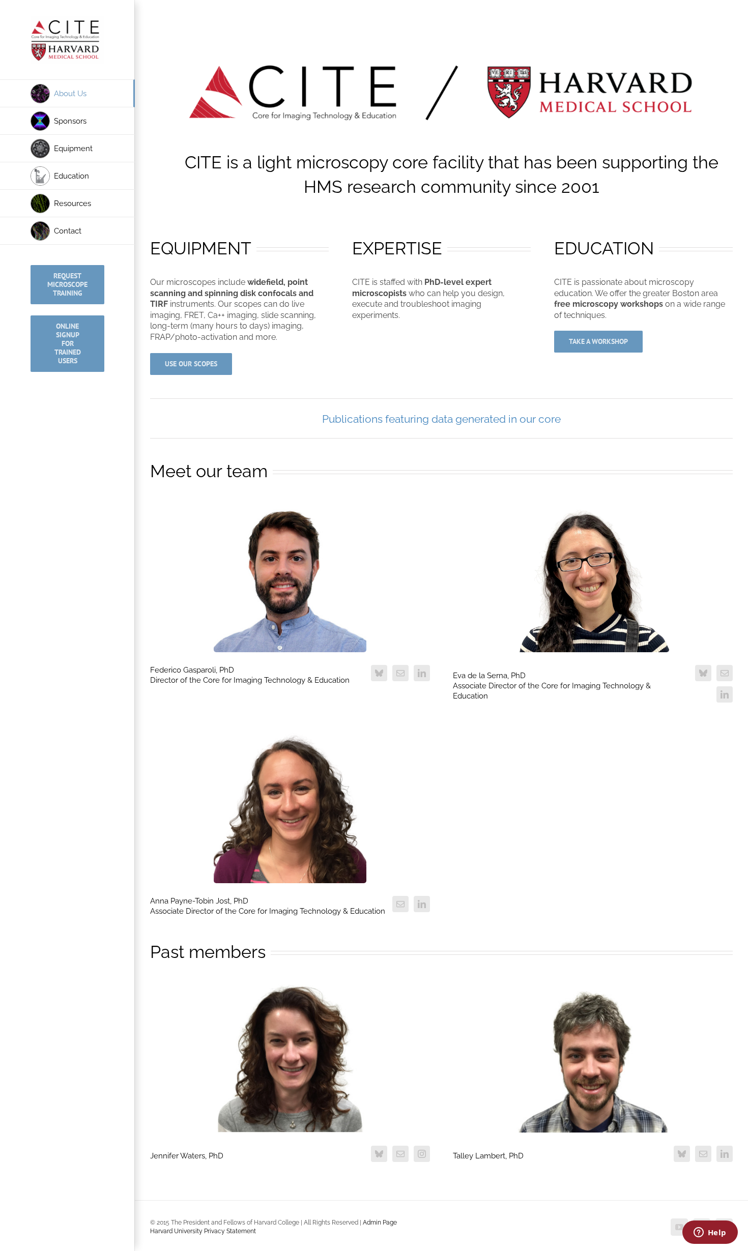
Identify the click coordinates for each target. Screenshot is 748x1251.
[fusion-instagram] (422, 1154)
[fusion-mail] (400, 673)
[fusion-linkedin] (422, 673)
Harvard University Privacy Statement (203, 1231)
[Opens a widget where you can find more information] (710, 1233)
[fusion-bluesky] (379, 673)
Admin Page (380, 1222)
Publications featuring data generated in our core (441, 419)
